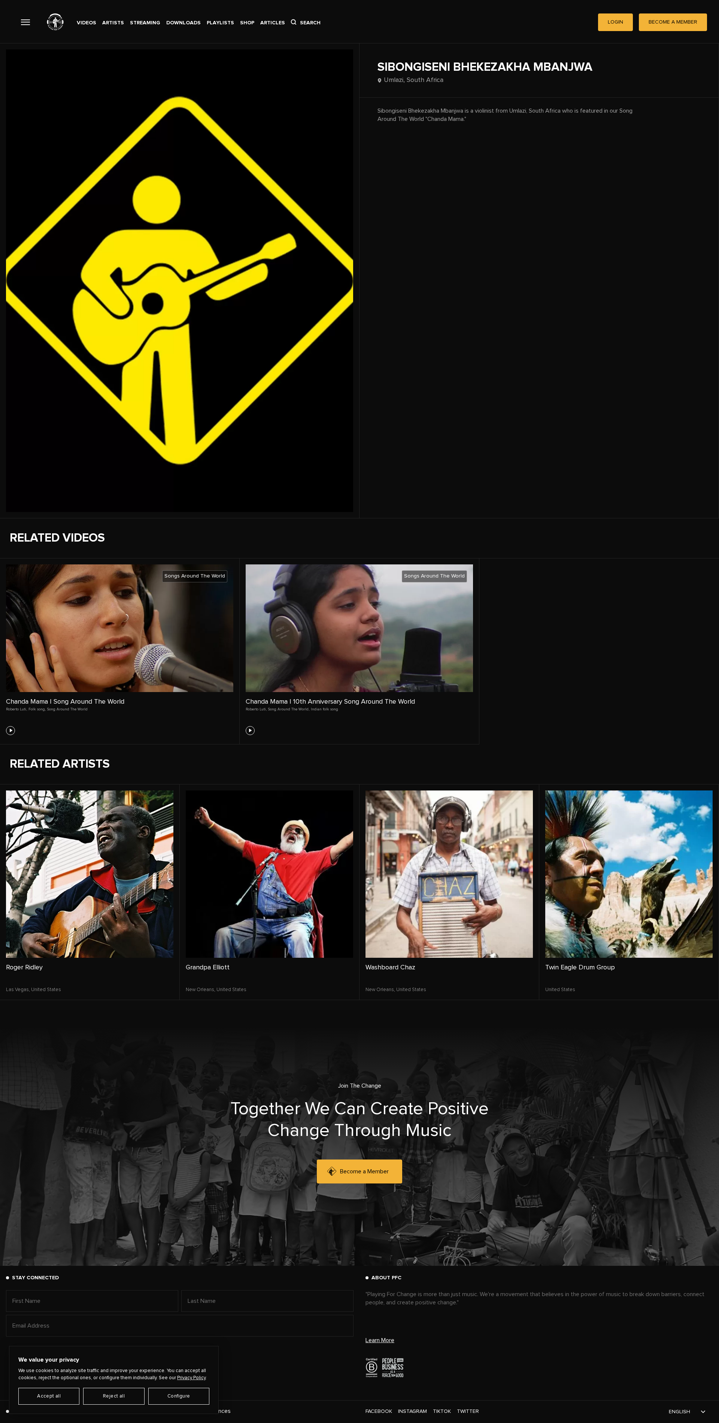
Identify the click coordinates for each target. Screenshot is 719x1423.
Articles (272, 22)
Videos (86, 22)
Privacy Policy (191, 1377)
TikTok (442, 1411)
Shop (247, 22)
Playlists (220, 22)
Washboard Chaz (390, 967)
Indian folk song (324, 709)
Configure (178, 1396)
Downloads (183, 22)
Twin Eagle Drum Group (580, 967)
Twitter (468, 1411)
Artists (113, 22)
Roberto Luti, (16, 709)
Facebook (378, 1411)
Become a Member (364, 1171)
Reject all (114, 1396)
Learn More (379, 1340)
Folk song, (37, 709)
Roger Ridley (24, 967)
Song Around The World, (288, 709)
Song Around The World (67, 709)
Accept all (49, 1396)
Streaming (145, 22)
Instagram (412, 1411)
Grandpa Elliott (208, 967)
